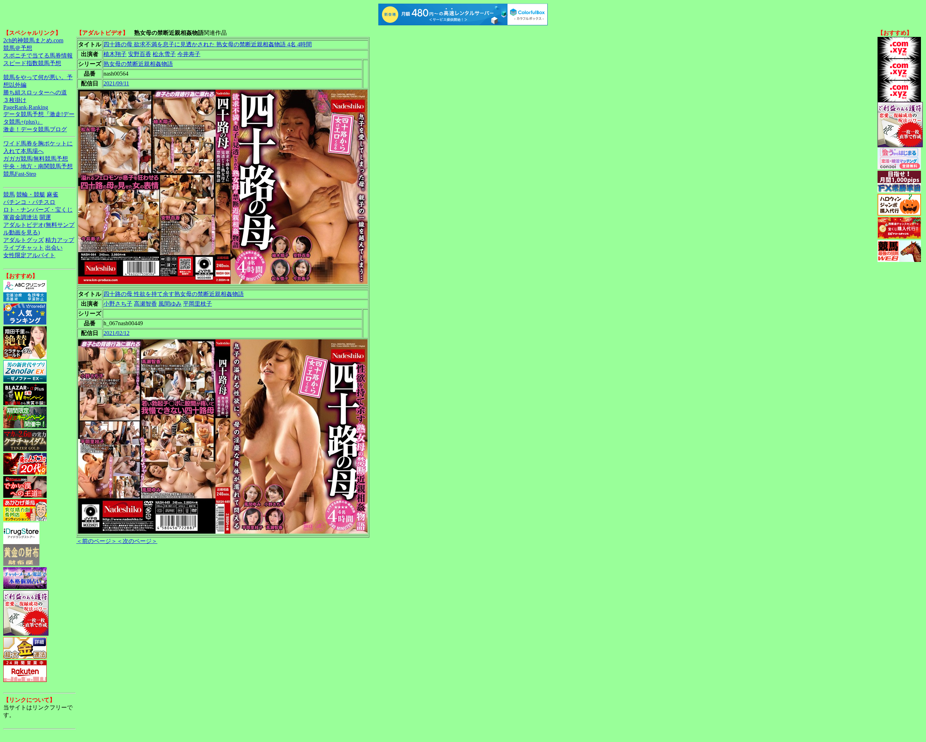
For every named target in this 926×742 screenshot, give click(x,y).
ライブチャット (23, 248)
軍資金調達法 (20, 217)
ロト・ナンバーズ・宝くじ (38, 210)
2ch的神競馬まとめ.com (33, 40)
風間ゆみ (170, 304)
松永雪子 (164, 54)
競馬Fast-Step (19, 174)
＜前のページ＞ (96, 541)
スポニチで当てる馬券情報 (38, 55)
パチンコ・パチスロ (29, 202)
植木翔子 (115, 54)
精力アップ (59, 240)
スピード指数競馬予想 (32, 63)
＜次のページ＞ (137, 541)
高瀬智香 (145, 304)
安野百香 (139, 54)
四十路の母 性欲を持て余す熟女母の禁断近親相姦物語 (173, 294)
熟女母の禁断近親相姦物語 (138, 64)
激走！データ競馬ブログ (35, 129)
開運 (45, 217)
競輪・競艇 (30, 194)
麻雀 (52, 194)
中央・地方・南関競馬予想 (38, 166)
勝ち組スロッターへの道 (35, 92)
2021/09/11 (116, 83)
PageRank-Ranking (25, 107)
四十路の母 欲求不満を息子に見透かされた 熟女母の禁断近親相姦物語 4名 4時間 (207, 44)
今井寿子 (188, 54)
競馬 (9, 194)
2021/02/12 (116, 333)
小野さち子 (117, 304)
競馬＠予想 (17, 48)
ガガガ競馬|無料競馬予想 (35, 159)
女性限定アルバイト (29, 255)
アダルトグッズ (23, 240)
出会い (54, 248)
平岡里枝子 (197, 304)
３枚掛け (14, 100)
